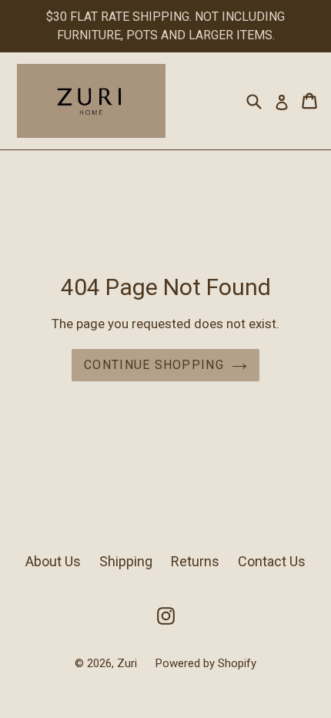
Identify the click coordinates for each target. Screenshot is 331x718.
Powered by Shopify (205, 663)
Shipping (125, 561)
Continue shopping (154, 364)
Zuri (128, 663)
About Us (53, 561)
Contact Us (272, 561)
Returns (195, 561)
